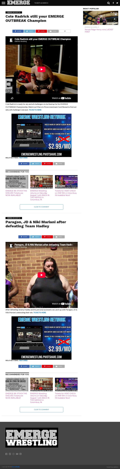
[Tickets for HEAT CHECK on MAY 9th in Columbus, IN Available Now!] (66, 188)
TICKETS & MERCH (41, 3)
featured (23, 158)
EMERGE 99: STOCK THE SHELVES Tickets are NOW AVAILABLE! (16, 193)
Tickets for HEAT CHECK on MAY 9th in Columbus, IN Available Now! (66, 193)
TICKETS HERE (35, 110)
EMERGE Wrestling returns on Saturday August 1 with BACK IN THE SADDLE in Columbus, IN (39, 195)
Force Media (16, 466)
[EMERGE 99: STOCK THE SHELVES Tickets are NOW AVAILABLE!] (17, 188)
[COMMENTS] (65, 30)
